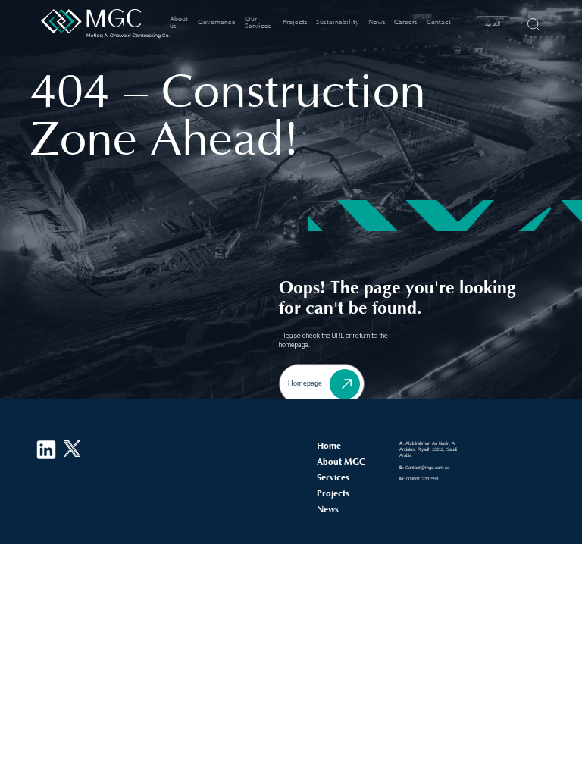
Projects (295, 22)
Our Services (258, 23)
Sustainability (337, 22)
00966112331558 (418, 478)
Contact (439, 22)
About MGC (341, 461)
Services (333, 477)
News (377, 22)
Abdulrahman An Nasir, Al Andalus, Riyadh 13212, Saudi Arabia (428, 449)
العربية (492, 23)
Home (329, 445)
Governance (217, 22)
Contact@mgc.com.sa (424, 467)
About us (179, 23)
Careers (406, 22)
